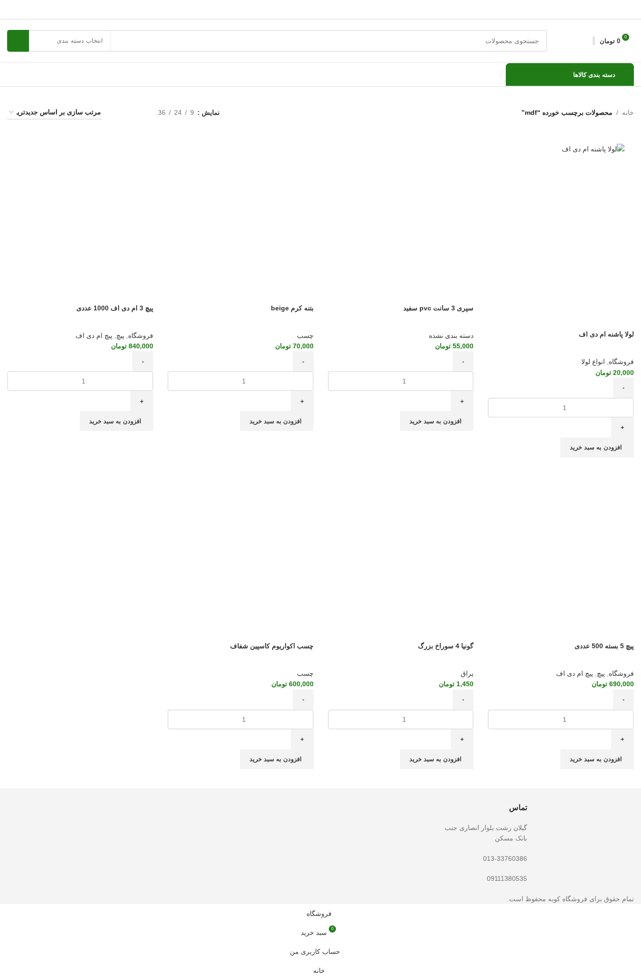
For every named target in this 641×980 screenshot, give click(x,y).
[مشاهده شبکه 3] (135, 113)
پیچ (120, 335)
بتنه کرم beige (292, 308)
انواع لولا (593, 361)
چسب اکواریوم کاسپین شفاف (272, 646)
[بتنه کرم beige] (240, 207)
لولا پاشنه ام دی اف (606, 334)
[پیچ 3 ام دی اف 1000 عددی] (80, 207)
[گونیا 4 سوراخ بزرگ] (401, 545)
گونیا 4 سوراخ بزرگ (446, 646)
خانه (628, 112)
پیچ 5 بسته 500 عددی (604, 646)
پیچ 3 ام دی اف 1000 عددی (114, 308)
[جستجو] (18, 41)
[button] (597, 447)
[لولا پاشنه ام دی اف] (561, 149)
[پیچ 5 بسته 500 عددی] (561, 545)
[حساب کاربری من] (584, 40)
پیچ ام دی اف (93, 335)
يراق (467, 673)
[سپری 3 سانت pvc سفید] (401, 207)
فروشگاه (621, 361)
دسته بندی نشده (451, 335)
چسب (305, 335)
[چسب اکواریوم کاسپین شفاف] (240, 545)
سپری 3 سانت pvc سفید (438, 308)
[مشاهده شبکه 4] (120, 113)
